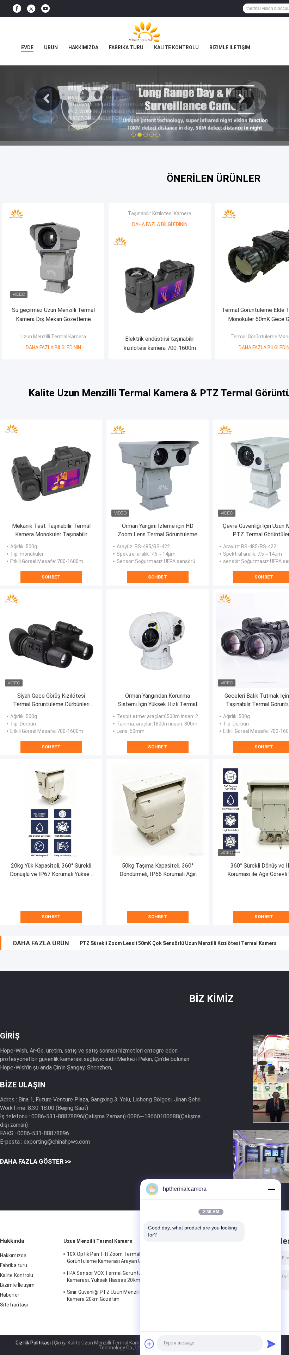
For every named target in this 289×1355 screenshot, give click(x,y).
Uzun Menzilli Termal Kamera (53, 336)
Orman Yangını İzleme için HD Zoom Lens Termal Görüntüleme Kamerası (157, 531)
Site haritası (14, 1305)
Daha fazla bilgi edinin (53, 347)
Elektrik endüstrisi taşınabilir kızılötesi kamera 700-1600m (160, 343)
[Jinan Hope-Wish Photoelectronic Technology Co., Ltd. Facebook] (17, 8)
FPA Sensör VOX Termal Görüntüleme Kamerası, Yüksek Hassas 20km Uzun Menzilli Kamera (110, 1277)
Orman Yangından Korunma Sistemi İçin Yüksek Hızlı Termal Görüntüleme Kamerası (157, 700)
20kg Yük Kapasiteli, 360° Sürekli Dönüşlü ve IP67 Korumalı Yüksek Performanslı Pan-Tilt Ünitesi (51, 870)
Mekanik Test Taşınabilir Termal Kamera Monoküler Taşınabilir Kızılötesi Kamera (51, 531)
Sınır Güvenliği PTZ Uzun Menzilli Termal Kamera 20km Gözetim (112, 1295)
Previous (47, 98)
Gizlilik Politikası (33, 1343)
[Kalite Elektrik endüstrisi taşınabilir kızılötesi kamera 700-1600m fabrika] (160, 283)
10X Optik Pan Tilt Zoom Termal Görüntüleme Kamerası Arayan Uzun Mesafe (108, 1258)
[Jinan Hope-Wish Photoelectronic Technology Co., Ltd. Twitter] (31, 9)
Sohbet (51, 577)
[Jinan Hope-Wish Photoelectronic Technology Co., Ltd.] (144, 31)
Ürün (51, 47)
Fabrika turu (126, 47)
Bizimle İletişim (229, 47)
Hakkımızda (83, 47)
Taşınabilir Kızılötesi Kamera (159, 213)
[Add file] (149, 1343)
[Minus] (271, 1189)
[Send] (271, 1343)
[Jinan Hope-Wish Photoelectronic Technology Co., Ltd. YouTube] (45, 8)
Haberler (9, 1295)
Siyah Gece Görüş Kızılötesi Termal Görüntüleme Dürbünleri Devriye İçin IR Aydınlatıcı (51, 700)
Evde (27, 47)
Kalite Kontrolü (176, 47)
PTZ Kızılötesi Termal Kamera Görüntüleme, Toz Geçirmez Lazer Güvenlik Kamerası (178, 943)
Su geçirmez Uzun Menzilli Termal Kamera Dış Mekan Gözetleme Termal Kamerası (53, 315)
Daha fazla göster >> (35, 1161)
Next (241, 98)
